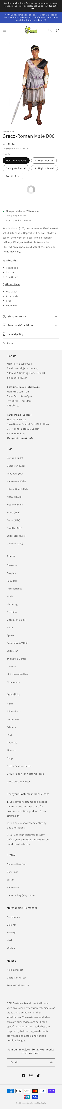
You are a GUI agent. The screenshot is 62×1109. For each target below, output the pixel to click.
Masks (10, 940)
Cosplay (11, 573)
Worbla (11, 948)
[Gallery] (31, 84)
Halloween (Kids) (16, 481)
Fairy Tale (12, 580)
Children (12, 924)
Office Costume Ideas (18, 781)
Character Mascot (16, 977)
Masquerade (13, 681)
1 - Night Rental (44, 160)
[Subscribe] (51, 1062)
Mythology (12, 604)
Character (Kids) (16, 465)
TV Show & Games (17, 658)
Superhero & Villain (17, 643)
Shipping (6, 148)
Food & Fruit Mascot (18, 985)
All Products (14, 711)
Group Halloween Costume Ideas (25, 773)
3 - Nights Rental (44, 168)
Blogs (10, 758)
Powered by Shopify (38, 1103)
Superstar (12, 650)
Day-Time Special (16, 160)
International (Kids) (18, 489)
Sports (10, 635)
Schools (11, 727)
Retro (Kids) (13, 520)
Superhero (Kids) (16, 535)
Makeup (11, 932)
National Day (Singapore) (21, 895)
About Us (12, 742)
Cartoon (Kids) (15, 457)
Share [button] (10, 343)
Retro (10, 627)
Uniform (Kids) (15, 543)
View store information (19, 220)
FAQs (9, 734)
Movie (10, 596)
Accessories (13, 917)
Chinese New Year (17, 864)
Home (10, 703)
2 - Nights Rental (16, 168)
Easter (10, 879)
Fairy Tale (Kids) (15, 473)
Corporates (13, 719)
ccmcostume (26, 1103)
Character (12, 565)
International (14, 588)
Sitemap (11, 750)
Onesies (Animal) (16, 619)
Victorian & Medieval (18, 674)
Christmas (12, 871)
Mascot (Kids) (14, 496)
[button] (4, 30)
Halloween (13, 887)
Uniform (11, 666)
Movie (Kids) (13, 512)
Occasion (12, 612)
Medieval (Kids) (15, 504)
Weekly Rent (13, 176)
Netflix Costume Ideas (19, 766)
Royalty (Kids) (14, 528)
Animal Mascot (15, 969)
